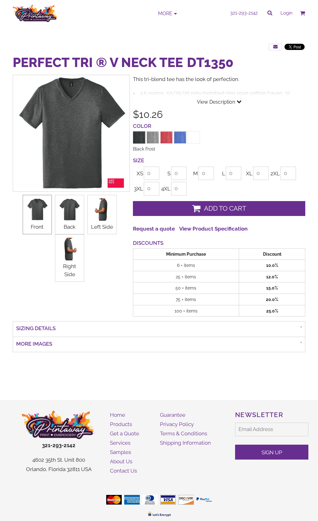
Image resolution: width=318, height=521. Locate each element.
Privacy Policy (177, 424)
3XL (138, 189)
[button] (59, 425)
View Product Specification (213, 229)
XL (249, 173)
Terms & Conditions (183, 433)
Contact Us (123, 471)
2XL (275, 173)
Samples (120, 452)
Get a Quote (124, 433)
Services (120, 443)
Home (117, 415)
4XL (165, 189)
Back (69, 227)
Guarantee (172, 415)
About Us (121, 461)
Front (37, 227)
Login (286, 13)
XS (140, 173)
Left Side (102, 227)
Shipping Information (185, 443)
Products (121, 424)
